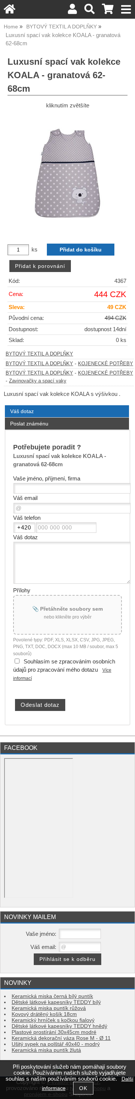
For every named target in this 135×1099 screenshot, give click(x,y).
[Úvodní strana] (9, 11)
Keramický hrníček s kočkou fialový (53, 1020)
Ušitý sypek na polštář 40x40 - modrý (56, 1044)
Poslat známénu (29, 424)
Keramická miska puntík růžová (49, 1008)
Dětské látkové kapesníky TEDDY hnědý (59, 1026)
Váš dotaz (22, 411)
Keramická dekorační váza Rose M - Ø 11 (61, 1038)
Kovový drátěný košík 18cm (44, 1014)
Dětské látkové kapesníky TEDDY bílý (56, 1002)
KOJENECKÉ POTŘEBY (105, 363)
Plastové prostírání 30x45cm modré (54, 1032)
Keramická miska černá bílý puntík (52, 996)
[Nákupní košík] (107, 11)
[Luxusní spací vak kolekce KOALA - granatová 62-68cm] (68, 173)
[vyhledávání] (89, 11)
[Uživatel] (72, 11)
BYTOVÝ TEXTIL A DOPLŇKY (39, 354)
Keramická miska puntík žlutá (46, 1050)
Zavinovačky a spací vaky (37, 381)
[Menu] (126, 9)
